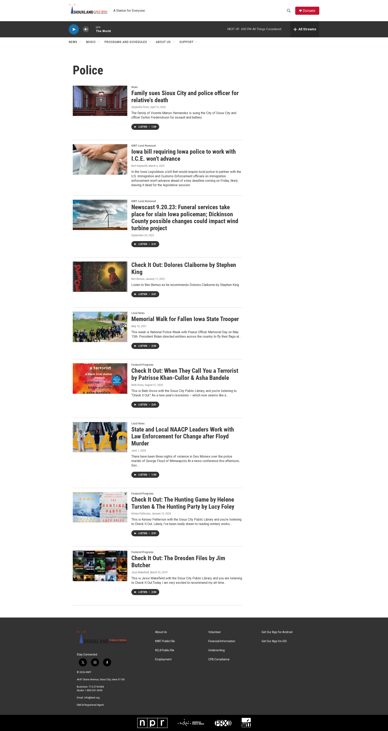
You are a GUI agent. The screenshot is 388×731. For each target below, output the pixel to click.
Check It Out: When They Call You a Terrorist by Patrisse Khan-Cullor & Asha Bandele (184, 374)
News (73, 42)
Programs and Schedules (125, 42)
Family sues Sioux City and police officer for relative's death (185, 96)
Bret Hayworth (139, 165)
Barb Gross (137, 385)
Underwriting (216, 650)
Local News (137, 313)
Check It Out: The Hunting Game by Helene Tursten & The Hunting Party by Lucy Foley (182, 503)
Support (186, 42)
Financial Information (221, 641)
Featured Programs (142, 364)
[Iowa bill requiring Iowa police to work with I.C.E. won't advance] (100, 159)
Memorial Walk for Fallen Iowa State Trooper (185, 318)
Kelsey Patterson (140, 513)
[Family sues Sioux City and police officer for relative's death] (100, 101)
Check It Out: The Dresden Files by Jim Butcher (178, 562)
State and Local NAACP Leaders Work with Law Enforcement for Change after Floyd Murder (182, 436)
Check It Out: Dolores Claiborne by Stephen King (183, 268)
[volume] (85, 29)
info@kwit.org (92, 697)
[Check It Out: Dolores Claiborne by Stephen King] (100, 277)
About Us (163, 42)
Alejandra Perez (140, 107)
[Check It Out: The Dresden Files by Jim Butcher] (100, 566)
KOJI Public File (164, 650)
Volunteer (214, 632)
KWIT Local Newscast (143, 145)
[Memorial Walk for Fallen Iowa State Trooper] (100, 327)
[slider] (92, 29)
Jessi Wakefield (140, 572)
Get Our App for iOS (274, 641)
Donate (309, 10)
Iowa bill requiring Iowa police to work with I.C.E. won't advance (183, 155)
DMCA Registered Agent (90, 705)
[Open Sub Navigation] (80, 42)
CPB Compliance (219, 659)
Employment (163, 659)
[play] (74, 29)
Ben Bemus (137, 278)
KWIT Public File (165, 641)
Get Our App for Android (277, 632)
